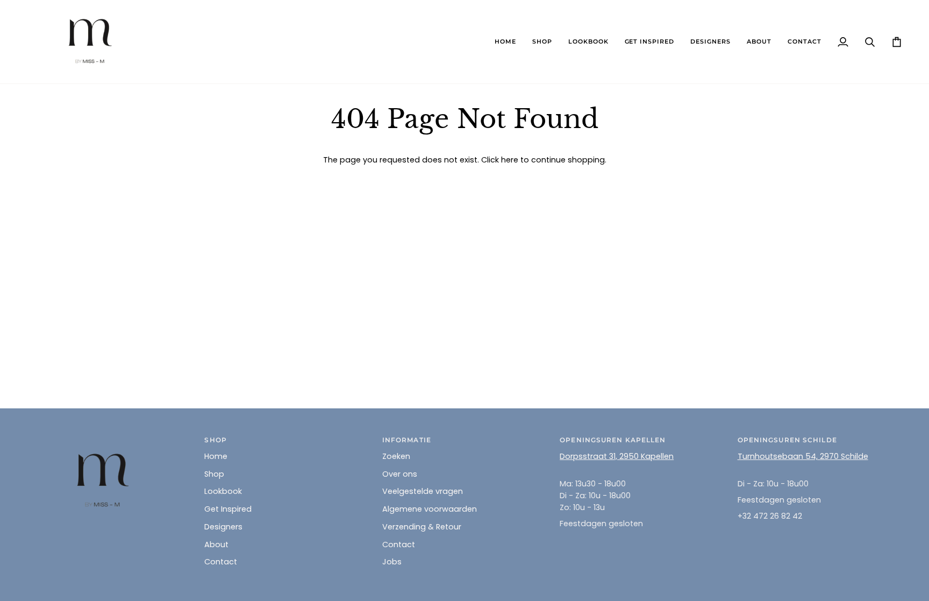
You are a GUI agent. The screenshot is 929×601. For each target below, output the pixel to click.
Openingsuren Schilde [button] (787, 440)
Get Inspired (228, 509)
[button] (542, 41)
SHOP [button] (215, 440)
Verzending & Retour (421, 526)
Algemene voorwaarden (429, 509)
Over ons (399, 474)
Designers (223, 526)
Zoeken (396, 456)
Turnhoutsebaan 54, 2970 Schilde (803, 456)
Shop (214, 474)
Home (215, 456)
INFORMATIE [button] (406, 440)
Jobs (392, 561)
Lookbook (223, 491)
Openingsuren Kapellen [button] (613, 440)
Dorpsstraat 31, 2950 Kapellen (617, 456)
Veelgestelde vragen (422, 491)
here (509, 159)
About (216, 544)
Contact (220, 561)
